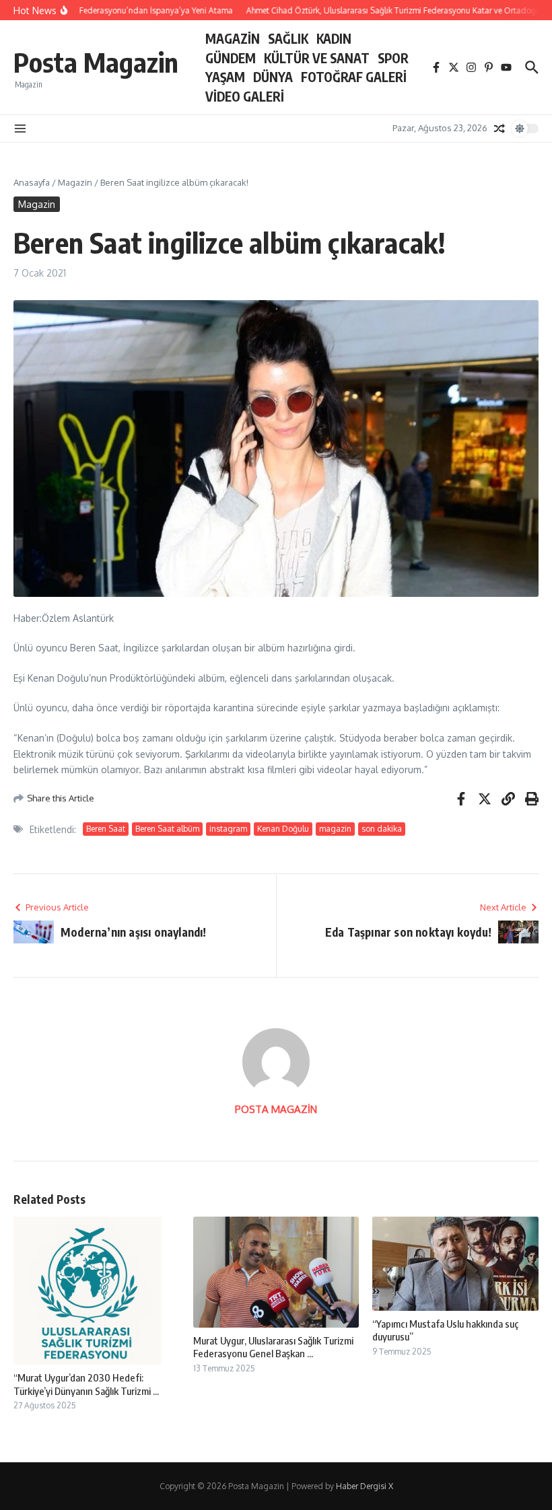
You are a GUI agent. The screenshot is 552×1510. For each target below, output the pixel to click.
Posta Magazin (95, 62)
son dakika (381, 829)
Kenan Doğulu (283, 829)
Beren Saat (105, 829)
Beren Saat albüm (167, 829)
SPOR (393, 58)
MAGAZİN (232, 38)
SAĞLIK (288, 38)
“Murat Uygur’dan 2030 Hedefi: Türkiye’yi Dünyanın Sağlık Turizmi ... (86, 1384)
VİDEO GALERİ (244, 96)
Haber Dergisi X (364, 1486)
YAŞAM (225, 77)
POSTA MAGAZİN (276, 1109)
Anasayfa (31, 182)
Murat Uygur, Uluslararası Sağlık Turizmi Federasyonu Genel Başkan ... (273, 1347)
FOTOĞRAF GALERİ (354, 77)
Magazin (75, 182)
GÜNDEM (230, 58)
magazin (335, 829)
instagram (228, 829)
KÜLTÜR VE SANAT (317, 58)
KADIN (333, 38)
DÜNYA (273, 77)
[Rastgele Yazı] (499, 128)
